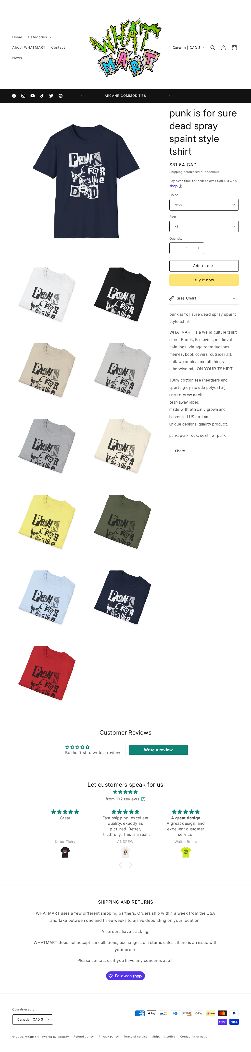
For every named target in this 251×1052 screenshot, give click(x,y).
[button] (39, 37)
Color (173, 195)
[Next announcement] (169, 95)
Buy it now (204, 280)
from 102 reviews (122, 798)
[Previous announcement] (81, 95)
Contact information (195, 1036)
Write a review (158, 749)
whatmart (32, 1036)
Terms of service (136, 1036)
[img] (125, 792)
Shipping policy (163, 1036)
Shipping (176, 172)
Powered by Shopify (54, 1036)
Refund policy (84, 1036)
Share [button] (180, 451)
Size (172, 217)
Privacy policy (109, 1036)
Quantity (176, 238)
